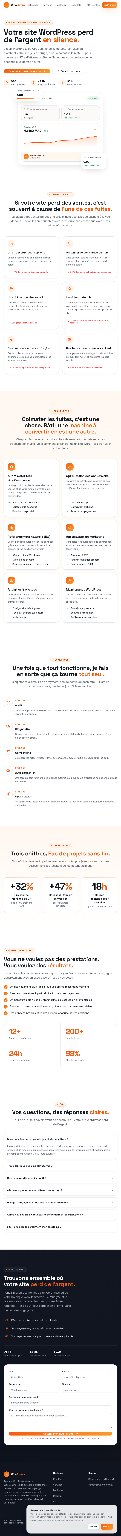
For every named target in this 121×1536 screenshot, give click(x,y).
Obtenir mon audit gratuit (58, 1433)
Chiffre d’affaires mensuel (23, 1397)
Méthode (61, 5)
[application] (60, 141)
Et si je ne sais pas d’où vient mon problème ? (34, 1226)
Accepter (107, 1527)
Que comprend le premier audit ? (26, 1178)
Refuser (93, 1527)
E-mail (65, 1371)
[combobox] (60, 1403)
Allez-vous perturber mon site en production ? (34, 1190)
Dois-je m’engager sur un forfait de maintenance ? (37, 1202)
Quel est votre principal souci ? (26, 1410)
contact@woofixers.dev (100, 1484)
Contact (96, 5)
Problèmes (32, 5)
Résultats (76, 5)
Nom (11, 1371)
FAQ (88, 5)
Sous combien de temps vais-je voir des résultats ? (37, 1139)
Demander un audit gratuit (25, 71)
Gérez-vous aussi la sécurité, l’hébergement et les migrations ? (45, 1214)
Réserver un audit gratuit (101, 1479)
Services (47, 5)
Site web (66, 1384)
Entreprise (14, 1384)
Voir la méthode (71, 71)
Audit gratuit (109, 5)
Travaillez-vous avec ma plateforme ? (29, 1166)
